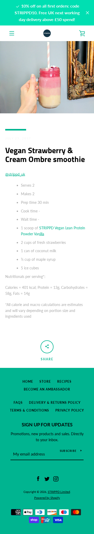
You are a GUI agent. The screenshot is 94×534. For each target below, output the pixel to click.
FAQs (18, 403)
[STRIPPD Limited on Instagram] (55, 478)
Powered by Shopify (47, 497)
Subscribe (68, 450)
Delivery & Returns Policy (55, 403)
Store (45, 381)
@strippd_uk (15, 174)
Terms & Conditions (29, 410)
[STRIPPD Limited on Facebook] (38, 478)
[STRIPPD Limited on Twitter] (47, 478)
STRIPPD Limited (59, 491)
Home (27, 381)
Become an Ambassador (47, 389)
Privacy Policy (69, 410)
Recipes (64, 381)
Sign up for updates (47, 424)
